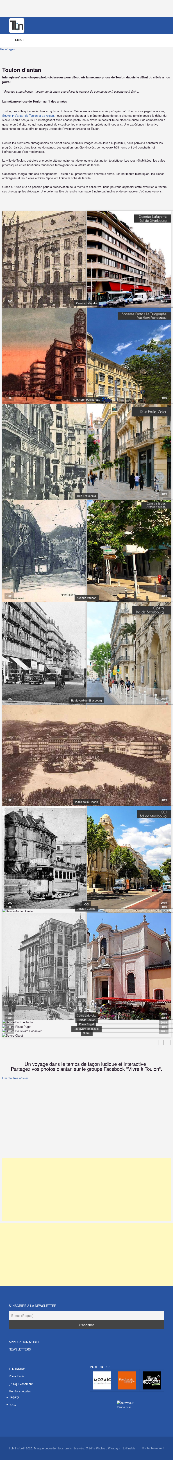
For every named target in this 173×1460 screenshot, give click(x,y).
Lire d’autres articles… (17, 1078)
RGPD (14, 1397)
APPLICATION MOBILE (24, 1342)
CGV (13, 1405)
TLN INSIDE (17, 1368)
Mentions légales (20, 1391)
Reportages (7, 49)
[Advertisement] (86, 1124)
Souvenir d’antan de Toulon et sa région (28, 115)
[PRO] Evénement (21, 1384)
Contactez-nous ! (153, 1448)
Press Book (16, 1376)
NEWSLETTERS (20, 1349)
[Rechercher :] (86, 39)
